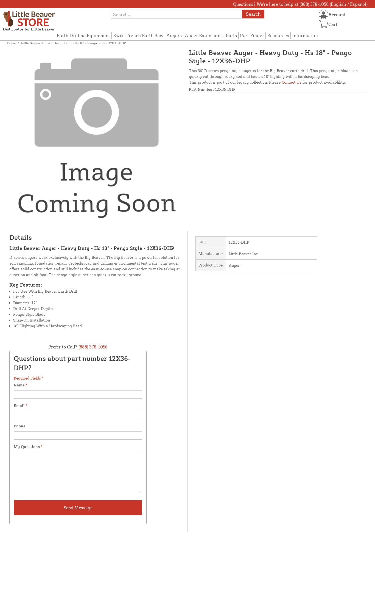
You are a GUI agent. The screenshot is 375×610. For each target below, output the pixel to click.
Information (305, 35)
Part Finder (252, 35)
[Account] (323, 14)
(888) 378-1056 (92, 346)
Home (11, 43)
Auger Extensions (204, 35)
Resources (278, 35)
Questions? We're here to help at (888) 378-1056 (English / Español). (301, 4)
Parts (231, 35)
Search (253, 14)
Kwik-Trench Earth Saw (138, 35)
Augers (174, 35)
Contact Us (291, 82)
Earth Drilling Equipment (83, 35)
